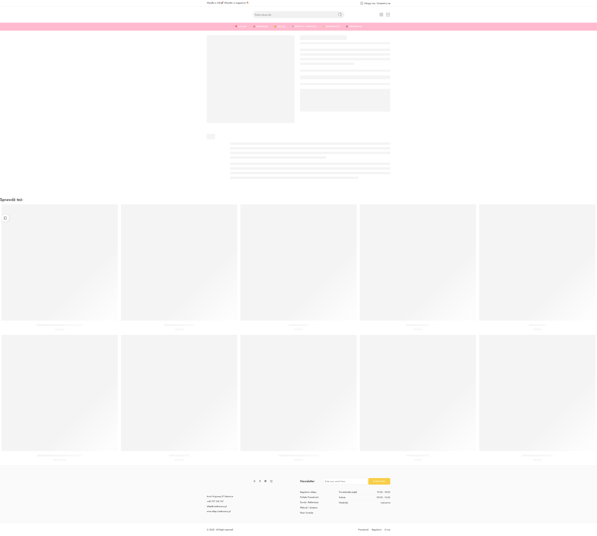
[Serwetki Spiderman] (418, 262)
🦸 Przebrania (354, 26)
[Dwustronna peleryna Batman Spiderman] (60, 262)
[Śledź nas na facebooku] (260, 481)
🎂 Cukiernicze (330, 26)
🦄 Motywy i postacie (303, 26)
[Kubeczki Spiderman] (418, 393)
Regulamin (377, 529)
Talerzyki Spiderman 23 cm (537, 455)
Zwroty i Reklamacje (309, 502)
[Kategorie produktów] (381, 14)
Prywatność (363, 529)
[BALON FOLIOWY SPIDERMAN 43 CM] (60, 393)
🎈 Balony (241, 26)
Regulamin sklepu (308, 492)
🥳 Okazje (279, 26)
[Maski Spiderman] (298, 262)
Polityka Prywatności (309, 497)
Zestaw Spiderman (179, 455)
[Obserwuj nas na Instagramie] (271, 481)
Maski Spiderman (298, 325)
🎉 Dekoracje (260, 26)
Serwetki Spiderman (417, 325)
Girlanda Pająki (537, 325)
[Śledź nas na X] (254, 481)
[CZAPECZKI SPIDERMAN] (251, 79)
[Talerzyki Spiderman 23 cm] (537, 393)
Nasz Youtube (306, 512)
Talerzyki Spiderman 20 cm (179, 325)
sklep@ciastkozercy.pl (217, 506)
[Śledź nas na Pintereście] (265, 481)
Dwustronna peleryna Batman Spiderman (60, 325)
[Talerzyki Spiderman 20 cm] (179, 262)
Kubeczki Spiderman (418, 455)
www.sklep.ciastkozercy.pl (219, 511)
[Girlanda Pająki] (537, 262)
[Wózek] (388, 14)
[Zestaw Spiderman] (179, 393)
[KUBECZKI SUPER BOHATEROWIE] (298, 393)
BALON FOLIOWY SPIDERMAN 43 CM (59, 455)
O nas (387, 529)
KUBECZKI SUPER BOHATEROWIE (299, 455)
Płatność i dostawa (308, 507)
